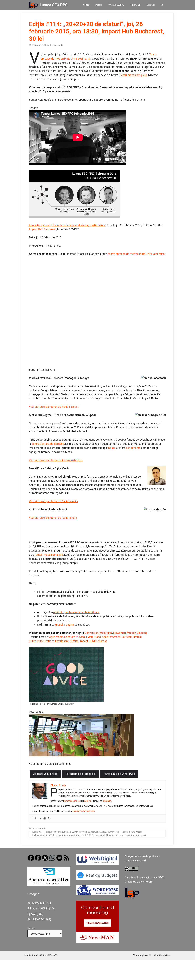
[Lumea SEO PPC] (33, 5)
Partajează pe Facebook (80, 773)
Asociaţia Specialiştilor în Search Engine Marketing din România (67, 225)
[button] (162, 5)
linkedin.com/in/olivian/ (84, 811)
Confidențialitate (162, 955)
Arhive (31, 928)
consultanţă (133, 447)
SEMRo (74, 641)
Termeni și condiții (142, 955)
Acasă (86, 5)
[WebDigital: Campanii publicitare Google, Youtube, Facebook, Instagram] (97, 863)
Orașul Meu (86, 636)
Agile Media (56, 636)
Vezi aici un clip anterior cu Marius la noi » (54, 406)
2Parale (137, 636)
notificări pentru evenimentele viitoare (76, 612)
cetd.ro (87, 801)
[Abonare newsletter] (48, 885)
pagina (70, 624)
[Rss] (49, 818)
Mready (131, 632)
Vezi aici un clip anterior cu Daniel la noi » (53, 501)
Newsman (119, 632)
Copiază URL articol (45, 773)
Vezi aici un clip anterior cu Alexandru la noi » (55, 460)
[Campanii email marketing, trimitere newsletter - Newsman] (97, 942)
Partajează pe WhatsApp (119, 773)
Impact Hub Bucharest (42, 229)
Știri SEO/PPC (35, 919)
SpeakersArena (111, 636)
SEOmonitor (36, 641)
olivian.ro (107, 801)
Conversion (91, 632)
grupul (59, 624)
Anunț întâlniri (39, 828)
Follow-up (135, 5)
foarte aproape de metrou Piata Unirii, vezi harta (136, 253)
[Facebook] (32, 818)
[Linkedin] (36, 818)
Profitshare (62, 641)
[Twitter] (40, 818)
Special (31, 914)
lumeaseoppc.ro (72, 801)
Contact (151, 5)
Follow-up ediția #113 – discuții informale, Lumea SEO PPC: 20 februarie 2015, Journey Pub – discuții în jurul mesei (89, 835)
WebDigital (105, 632)
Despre (98, 5)
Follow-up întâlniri (37, 908)
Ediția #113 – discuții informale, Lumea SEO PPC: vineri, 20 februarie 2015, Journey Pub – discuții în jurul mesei (87, 832)
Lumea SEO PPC (53, 5)
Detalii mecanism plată (133, 75)
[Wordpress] (44, 818)
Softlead (126, 636)
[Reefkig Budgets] (97, 878)
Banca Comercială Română (48, 443)
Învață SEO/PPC (116, 5)
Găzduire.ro (71, 636)
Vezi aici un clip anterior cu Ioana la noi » (53, 517)
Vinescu (142, 632)
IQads (97, 636)
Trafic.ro (49, 641)
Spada (112, 447)
